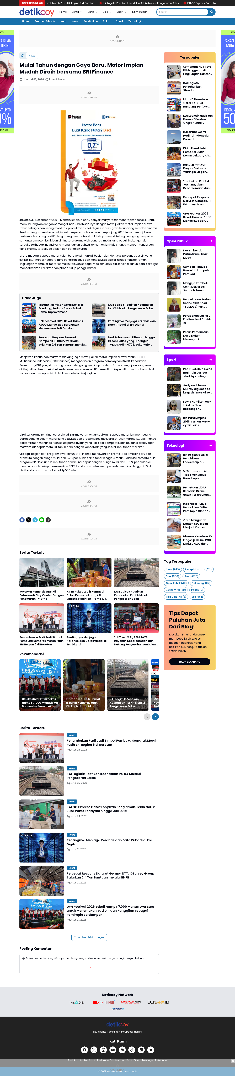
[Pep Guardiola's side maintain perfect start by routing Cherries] (174, 374)
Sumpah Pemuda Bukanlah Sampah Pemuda (196, 270)
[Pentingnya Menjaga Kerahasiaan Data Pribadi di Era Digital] (98, 326)
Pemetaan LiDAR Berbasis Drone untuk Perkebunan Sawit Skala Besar (196, 491)
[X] (28, 519)
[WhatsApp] (41, 519)
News (75, 21)
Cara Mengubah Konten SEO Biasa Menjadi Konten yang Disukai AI (195, 524)
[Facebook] (22, 519)
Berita (75, 12)
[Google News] (122, 1049)
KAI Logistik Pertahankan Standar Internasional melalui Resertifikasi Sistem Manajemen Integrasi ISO (198, 86)
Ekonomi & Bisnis (45, 21)
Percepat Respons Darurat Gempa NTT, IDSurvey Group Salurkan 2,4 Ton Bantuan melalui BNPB (62, 341)
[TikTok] (131, 1049)
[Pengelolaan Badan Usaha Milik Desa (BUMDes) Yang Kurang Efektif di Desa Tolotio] (174, 305)
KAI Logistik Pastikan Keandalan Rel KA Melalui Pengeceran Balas (99, 3)
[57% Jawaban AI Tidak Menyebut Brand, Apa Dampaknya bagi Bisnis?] (174, 476)
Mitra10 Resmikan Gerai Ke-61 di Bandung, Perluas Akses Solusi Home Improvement (61, 308)
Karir (64, 21)
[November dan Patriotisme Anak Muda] (174, 256)
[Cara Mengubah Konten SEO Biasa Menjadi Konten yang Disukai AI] (174, 525)
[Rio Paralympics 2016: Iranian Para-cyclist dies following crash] (174, 423)
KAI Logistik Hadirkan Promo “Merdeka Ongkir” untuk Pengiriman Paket (198, 119)
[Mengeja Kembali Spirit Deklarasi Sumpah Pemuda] (174, 288)
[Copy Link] (48, 519)
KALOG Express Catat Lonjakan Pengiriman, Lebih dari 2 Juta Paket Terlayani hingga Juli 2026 (111, 809)
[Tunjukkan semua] (211, 241)
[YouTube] (112, 1049)
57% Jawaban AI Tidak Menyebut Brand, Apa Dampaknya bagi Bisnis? (195, 475)
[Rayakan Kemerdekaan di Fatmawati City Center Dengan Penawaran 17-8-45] (41, 572)
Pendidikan (91, 21)
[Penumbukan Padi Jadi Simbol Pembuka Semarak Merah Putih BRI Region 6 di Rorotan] (41, 618)
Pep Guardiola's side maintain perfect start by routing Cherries (197, 372)
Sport (120, 12)
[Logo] (117, 1024)
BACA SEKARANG (189, 661)
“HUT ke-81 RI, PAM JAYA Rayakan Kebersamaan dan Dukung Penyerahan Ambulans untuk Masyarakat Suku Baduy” (136, 641)
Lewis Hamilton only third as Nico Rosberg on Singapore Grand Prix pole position (197, 405)
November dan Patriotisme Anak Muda (195, 254)
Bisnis (91, 12)
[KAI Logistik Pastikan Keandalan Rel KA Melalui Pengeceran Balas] (98, 310)
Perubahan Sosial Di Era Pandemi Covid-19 (197, 319)
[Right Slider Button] (155, 716)
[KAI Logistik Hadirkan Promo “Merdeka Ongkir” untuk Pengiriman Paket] (174, 121)
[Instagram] (103, 1049)
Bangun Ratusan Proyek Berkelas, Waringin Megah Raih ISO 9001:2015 (196, 168)
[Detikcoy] (36, 12)
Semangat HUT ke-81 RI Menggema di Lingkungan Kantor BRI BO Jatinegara (197, 70)
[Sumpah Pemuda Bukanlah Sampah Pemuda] (174, 272)
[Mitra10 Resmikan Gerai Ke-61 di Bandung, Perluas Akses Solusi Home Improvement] (29, 310)
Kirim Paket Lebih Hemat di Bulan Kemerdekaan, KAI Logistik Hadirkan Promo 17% (87, 595)
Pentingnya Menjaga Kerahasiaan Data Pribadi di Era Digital (132, 323)
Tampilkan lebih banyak (89, 937)
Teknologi (134, 21)
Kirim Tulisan (139, 12)
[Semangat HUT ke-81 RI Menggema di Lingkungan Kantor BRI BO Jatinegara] (174, 72)
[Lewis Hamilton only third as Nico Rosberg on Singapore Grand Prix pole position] (174, 407)
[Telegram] (35, 519)
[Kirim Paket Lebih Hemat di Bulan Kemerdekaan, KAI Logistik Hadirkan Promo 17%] (89, 572)
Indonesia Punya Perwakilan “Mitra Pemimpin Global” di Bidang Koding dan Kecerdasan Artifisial (197, 507)
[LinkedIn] (141, 1049)
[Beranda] (22, 55)
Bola (105, 12)
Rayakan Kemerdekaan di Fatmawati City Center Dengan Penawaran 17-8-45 (41, 595)
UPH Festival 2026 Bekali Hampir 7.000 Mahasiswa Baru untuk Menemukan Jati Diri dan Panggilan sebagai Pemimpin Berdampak (61, 324)
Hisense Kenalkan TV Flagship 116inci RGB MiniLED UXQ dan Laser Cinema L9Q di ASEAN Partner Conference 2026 (197, 540)
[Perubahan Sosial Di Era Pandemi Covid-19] (174, 321)
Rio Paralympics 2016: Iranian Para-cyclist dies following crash (196, 421)
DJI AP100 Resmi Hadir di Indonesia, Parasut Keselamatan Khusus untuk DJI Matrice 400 (196, 135)
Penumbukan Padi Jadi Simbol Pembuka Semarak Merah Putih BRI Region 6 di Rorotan (41, 641)
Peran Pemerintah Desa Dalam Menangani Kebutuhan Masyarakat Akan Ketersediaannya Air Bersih (197, 335)
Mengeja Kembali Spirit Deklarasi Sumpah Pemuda (195, 286)
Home (63, 12)
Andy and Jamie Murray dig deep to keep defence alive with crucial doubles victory (197, 389)
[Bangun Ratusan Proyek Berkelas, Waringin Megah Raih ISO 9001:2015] (174, 170)
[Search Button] (211, 12)
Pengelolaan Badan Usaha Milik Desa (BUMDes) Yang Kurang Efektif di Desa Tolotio (197, 303)
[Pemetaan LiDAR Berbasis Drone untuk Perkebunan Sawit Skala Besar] (174, 493)
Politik (107, 21)
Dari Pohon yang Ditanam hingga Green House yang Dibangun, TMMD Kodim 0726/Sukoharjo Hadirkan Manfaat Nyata (131, 341)
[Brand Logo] (77, 1002)
